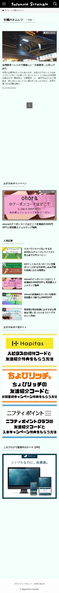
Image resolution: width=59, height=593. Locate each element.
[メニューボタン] (4, 4)
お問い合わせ (39, 584)
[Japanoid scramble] (29, 4)
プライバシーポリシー (23, 584)
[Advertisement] (29, 147)
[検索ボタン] (55, 4)
